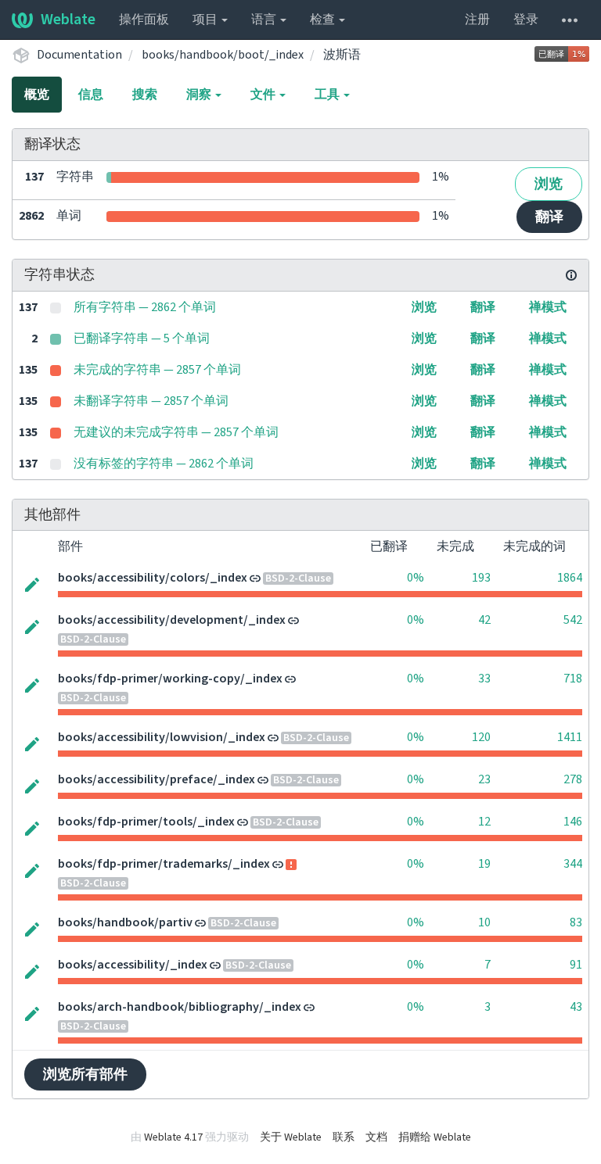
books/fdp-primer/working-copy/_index (170, 678)
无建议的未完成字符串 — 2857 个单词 (176, 432)
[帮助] (569, 19)
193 (481, 577)
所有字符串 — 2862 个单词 (145, 307)
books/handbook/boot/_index (223, 54)
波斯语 (342, 54)
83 (576, 922)
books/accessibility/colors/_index (152, 577)
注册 (477, 19)
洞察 (200, 94)
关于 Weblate (291, 1137)
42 (484, 620)
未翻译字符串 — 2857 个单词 (151, 401)
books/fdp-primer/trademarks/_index (164, 863)
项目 (206, 19)
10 (484, 922)
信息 (90, 94)
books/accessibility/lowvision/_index (161, 737)
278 (572, 779)
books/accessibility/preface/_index (156, 779)
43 (576, 1006)
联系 (343, 1137)
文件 (264, 94)
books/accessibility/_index (132, 964)
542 (572, 620)
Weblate (68, 19)
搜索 (144, 94)
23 (484, 779)
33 (484, 678)
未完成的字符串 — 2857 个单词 (157, 369)
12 (484, 821)
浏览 (548, 184)
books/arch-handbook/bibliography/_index (179, 1006)
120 (481, 737)
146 (572, 821)
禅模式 (548, 307)
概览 (36, 94)
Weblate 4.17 (173, 1137)
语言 (265, 19)
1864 (569, 577)
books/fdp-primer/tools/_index (146, 821)
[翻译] (32, 583)
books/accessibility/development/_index (172, 620)
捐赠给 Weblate (434, 1137)
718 (572, 678)
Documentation (79, 54)
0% (415, 577)
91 (576, 964)
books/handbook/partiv (125, 922)
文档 (376, 1137)
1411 (569, 737)
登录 (525, 19)
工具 (328, 94)
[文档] (571, 275)
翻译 (549, 217)
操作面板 (144, 19)
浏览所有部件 (85, 1074)
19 (484, 863)
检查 (323, 19)
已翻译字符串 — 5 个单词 (142, 338)
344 (572, 863)
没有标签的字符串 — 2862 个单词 (164, 463)
